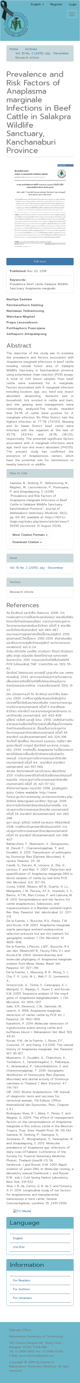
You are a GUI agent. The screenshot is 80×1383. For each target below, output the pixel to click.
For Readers (21, 1280)
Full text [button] (40, 261)
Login (73, 4)
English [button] (36, 4)
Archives (31, 49)
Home (14, 49)
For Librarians (22, 1298)
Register (56, 4)
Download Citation (26, 542)
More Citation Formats (29, 535)
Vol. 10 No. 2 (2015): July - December (42, 53)
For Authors (21, 1289)
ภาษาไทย (19, 1247)
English (18, 1238)
